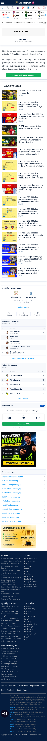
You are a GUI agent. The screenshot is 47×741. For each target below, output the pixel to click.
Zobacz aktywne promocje (23, 75)
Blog (3, 690)
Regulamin (34, 686)
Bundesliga (28, 566)
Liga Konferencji (29, 609)
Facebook (10, 690)
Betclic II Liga (28, 579)
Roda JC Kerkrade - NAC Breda (11, 639)
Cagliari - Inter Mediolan (9, 596)
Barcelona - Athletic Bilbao (10, 621)
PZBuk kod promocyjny (9, 669)
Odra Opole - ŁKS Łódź (8, 633)
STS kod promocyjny (8, 654)
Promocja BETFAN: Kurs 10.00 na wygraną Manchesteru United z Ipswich (30, 139)
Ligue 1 (26, 571)
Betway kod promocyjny (9, 676)
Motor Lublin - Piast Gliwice (10, 564)
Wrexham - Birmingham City (10, 631)
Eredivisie (27, 632)
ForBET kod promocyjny (9, 656)
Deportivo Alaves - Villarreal (10, 626)
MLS (25, 639)
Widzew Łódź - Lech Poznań (10, 594)
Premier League (29, 561)
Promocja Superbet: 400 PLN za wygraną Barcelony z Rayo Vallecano (31, 116)
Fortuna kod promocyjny (9, 651)
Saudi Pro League (30, 584)
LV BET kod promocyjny (9, 664)
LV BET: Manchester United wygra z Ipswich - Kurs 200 (29, 127)
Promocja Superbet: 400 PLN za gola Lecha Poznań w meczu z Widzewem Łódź (30, 151)
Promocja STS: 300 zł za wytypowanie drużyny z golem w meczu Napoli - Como (28, 212)
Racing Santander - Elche (9, 641)
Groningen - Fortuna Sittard (10, 636)
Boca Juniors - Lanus (8, 623)
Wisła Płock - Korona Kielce (10, 618)
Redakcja (12, 686)
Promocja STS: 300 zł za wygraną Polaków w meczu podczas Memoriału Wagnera (31, 163)
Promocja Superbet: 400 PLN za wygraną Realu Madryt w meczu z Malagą (30, 187)
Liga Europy (28, 611)
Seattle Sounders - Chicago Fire (11, 577)
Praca (43, 686)
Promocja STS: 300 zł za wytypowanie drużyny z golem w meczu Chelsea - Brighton (29, 200)
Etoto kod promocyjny (8, 674)
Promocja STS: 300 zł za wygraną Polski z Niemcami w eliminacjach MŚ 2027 (30, 235)
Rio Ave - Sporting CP (8, 628)
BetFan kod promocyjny (9, 661)
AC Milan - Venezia (7, 609)
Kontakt (4, 686)
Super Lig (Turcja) (30, 634)
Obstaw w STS (23, 424)
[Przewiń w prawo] (44, 15)
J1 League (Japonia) (30, 581)
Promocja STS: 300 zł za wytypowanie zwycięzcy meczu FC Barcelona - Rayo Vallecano (30, 105)
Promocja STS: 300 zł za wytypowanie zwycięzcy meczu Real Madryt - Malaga (30, 175)
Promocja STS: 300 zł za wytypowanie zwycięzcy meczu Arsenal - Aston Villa (30, 223)
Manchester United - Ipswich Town (10, 590)
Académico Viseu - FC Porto (10, 571)
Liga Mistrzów (28, 574)
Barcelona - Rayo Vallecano (10, 599)
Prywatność (23, 686)
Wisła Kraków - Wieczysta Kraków (9, 567)
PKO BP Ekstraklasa (30, 559)
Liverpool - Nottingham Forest (11, 561)
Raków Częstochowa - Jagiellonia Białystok (8, 581)
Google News (22, 690)
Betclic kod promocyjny (9, 659)
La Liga (26, 564)
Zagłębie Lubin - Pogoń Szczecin (9, 574)
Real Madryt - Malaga (8, 584)
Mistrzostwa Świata (30, 587)
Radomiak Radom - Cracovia (11, 559)
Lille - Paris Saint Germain (9, 611)
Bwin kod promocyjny (8, 679)
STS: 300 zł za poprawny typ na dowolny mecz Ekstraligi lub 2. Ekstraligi (30, 259)
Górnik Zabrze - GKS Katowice (11, 587)
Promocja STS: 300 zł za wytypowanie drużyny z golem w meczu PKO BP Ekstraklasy (28, 248)
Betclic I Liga (28, 576)
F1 (15, 23)
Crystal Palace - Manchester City (11, 606)
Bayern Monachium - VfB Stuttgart (9, 615)
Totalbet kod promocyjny (9, 666)
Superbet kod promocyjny (10, 648)
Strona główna (2, 23)
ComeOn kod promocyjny (10, 671)
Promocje (8, 23)
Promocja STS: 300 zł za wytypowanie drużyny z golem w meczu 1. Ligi (28, 270)
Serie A (26, 569)
